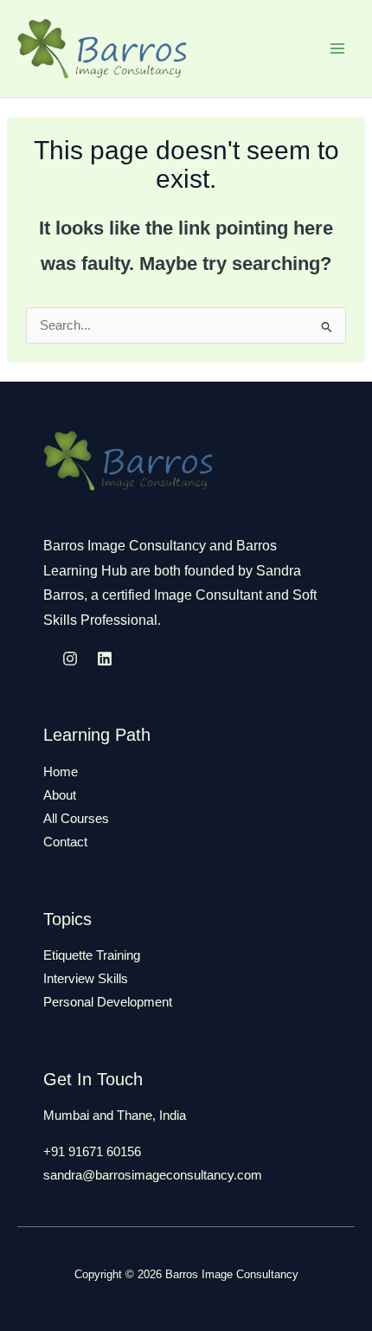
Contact (65, 842)
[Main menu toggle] (337, 48)
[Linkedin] (104, 658)
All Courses (76, 819)
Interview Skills (85, 979)
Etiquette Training (91, 955)
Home (60, 772)
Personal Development (107, 1002)
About (59, 795)
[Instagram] (70, 658)
